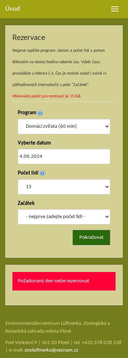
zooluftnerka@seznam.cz (51, 350)
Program (27, 113)
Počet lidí (28, 173)
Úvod (12, 9)
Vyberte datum (34, 143)
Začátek (26, 203)
